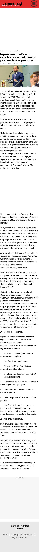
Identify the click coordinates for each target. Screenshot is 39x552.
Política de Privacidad (19, 525)
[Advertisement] (19, 28)
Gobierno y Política (13, 51)
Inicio (2, 51)
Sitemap (19, 528)
